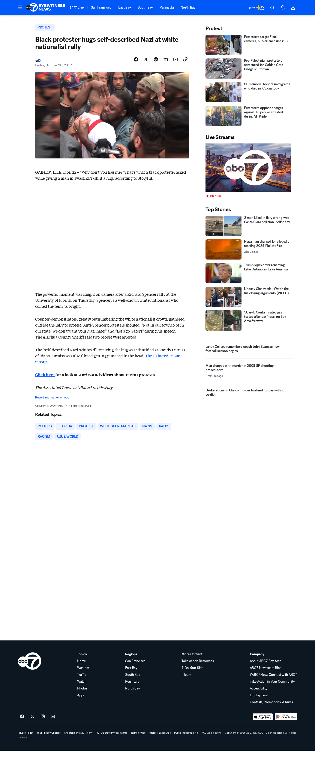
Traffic (81, 674)
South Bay (145, 7)
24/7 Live (76, 7)
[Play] (248, 167)
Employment (259, 695)
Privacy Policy (25, 732)
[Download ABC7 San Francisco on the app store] (263, 716)
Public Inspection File (186, 732)
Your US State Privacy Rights (111, 732)
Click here (45, 374)
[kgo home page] (29, 661)
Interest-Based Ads (160, 732)
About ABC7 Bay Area (265, 661)
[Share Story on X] (146, 59)
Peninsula (167, 7)
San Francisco (101, 7)
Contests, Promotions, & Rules (271, 702)
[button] (19, 7)
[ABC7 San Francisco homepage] (45, 7)
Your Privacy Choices (49, 732)
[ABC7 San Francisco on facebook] (22, 716)
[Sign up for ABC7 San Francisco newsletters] (53, 716)
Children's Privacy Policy (78, 732)
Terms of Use (138, 732)
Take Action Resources (198, 661)
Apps (80, 695)
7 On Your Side (192, 668)
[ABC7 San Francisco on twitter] (32, 716)
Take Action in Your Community (272, 681)
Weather (83, 668)
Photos (82, 688)
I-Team (186, 674)
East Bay (124, 7)
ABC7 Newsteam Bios (265, 668)
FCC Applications (212, 732)
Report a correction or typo (52, 397)
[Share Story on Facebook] (136, 59)
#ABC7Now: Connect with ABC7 (273, 674)
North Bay (188, 7)
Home (81, 661)
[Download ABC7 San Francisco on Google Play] (286, 716)
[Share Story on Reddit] (155, 59)
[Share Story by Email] (175, 59)
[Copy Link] (185, 59)
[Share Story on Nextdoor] (165, 59)
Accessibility (258, 688)
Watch (81, 681)
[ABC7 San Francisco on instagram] (42, 716)
